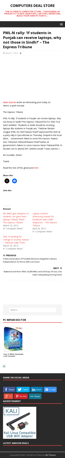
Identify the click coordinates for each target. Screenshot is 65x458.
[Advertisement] (32, 80)
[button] (60, 24)
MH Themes (51, 455)
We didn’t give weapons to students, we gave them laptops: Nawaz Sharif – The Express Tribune (16, 218)
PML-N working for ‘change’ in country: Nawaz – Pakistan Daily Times (16, 239)
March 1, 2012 (11, 53)
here (36, 167)
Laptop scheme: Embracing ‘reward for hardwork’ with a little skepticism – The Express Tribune (44, 219)
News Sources (9, 102)
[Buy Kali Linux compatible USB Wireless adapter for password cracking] (19, 437)
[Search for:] (32, 310)
